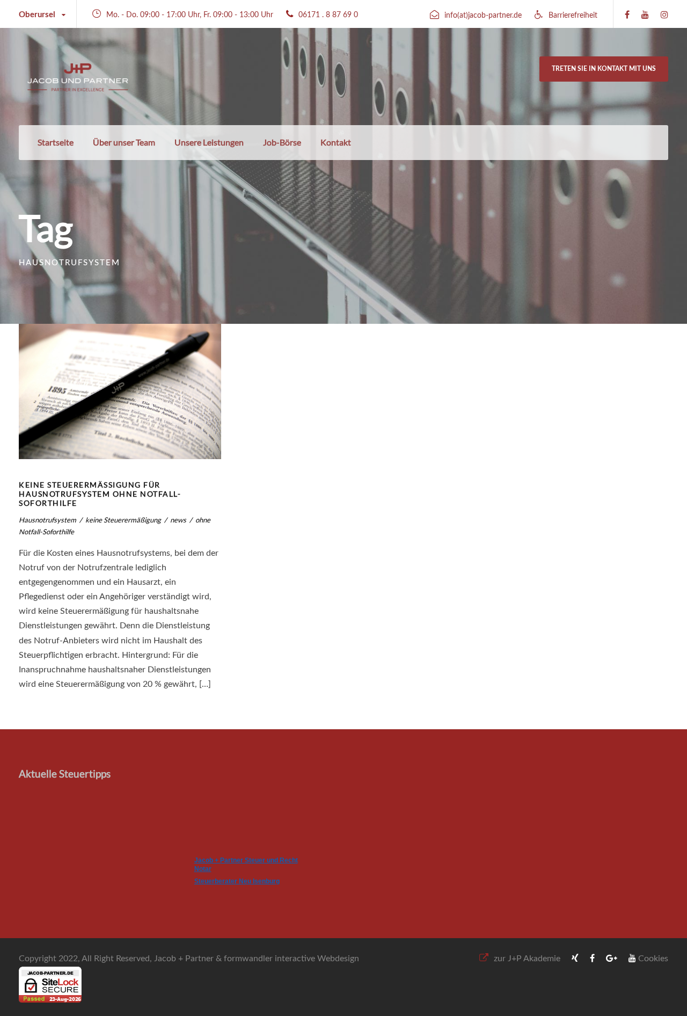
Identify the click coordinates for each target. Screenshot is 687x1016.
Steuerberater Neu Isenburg (237, 881)
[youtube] (645, 15)
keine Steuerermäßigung (123, 520)
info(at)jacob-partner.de (483, 15)
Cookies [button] (653, 958)
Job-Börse (282, 142)
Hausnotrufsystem (47, 520)
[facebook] (627, 15)
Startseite (56, 142)
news (178, 520)
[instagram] (664, 15)
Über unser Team (124, 142)
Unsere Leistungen (209, 142)
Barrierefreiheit (573, 15)
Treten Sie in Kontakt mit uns (604, 69)
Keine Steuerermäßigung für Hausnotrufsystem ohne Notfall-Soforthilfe (100, 493)
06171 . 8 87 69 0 (328, 15)
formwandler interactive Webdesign (291, 958)
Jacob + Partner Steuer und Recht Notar (246, 865)
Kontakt (335, 142)
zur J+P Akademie (527, 958)
